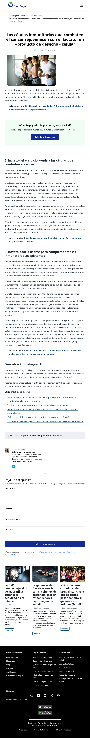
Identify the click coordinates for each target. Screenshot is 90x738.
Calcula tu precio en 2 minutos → (47, 435)
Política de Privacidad (62, 730)
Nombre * (9, 508)
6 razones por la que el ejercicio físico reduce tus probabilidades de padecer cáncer (45, 421)
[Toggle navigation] (81, 5)
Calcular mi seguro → (45, 137)
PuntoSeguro (13, 16)
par (25, 405)
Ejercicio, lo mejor (15, 405)
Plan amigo (10, 661)
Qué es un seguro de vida (43, 681)
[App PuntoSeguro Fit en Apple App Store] (45, 706)
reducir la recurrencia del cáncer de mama (48, 405)
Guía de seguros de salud (69, 671)
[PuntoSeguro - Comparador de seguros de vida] (18, 5)
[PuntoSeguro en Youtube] (58, 695)
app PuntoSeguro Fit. (64, 377)
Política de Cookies (41, 730)
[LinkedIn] (13, 466)
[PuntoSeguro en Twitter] (51, 695)
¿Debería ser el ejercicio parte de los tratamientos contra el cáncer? (38, 417)
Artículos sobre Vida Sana (31, 16)
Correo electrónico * (13, 519)
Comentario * (11, 488)
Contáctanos (11, 672)
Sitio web (9, 530)
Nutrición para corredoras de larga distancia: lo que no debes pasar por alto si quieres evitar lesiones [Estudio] (72, 594)
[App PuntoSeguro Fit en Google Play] (45, 712)
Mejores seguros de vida (42, 657)
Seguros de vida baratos (42, 661)
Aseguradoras (11, 668)
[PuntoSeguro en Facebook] (45, 695)
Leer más (9, 630)
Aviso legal (23, 730)
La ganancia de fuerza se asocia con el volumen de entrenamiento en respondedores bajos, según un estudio (44, 594)
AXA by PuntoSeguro (67, 664)
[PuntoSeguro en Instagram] (31, 695)
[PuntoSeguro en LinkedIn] (38, 695)
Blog (8, 665)
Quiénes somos (12, 657)
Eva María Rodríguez (20, 449)
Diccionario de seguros (15, 676)
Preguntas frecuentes (67, 675)
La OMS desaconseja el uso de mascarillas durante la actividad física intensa (17, 593)
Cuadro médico (65, 667)
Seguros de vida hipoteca (43, 671)
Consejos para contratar (42, 685)
